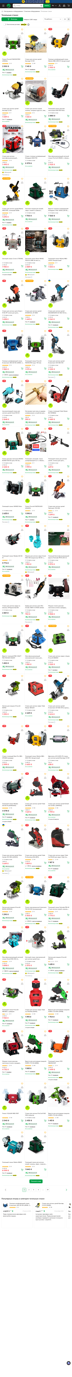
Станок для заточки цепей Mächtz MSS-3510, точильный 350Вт (12, 209)
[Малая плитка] (68, 19)
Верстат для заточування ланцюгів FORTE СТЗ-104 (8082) (35, 1062)
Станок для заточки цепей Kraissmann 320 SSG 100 (56, 362)
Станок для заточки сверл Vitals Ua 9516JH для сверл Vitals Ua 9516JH (58, 856)
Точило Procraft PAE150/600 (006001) (33, 507)
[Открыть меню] (3, 6)
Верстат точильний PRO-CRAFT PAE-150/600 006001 (11, 657)
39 (47, 1189)
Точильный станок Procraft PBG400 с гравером (10, 1010)
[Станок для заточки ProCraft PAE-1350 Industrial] (36, 1096)
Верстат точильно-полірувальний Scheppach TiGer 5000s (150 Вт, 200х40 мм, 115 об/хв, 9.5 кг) (58, 210)
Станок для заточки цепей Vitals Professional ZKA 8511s (35, 856)
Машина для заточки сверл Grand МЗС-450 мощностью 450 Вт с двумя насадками (35, 557)
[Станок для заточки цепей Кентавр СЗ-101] (36, 42)
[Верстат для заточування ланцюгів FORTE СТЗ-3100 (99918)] (59, 992)
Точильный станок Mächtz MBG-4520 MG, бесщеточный (34, 757)
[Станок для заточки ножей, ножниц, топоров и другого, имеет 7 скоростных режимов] (36, 91)
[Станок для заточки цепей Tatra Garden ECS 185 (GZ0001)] (13, 838)
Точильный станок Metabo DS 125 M (12, 556)
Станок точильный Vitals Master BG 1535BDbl (58, 412)
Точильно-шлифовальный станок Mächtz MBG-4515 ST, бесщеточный (59, 60)
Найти (47, 5)
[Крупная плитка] (65, 19)
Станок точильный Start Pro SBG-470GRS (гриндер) (12, 757)
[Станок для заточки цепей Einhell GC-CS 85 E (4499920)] (59, 787)
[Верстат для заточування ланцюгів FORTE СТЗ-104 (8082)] (36, 1044)
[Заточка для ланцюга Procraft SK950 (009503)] (13, 890)
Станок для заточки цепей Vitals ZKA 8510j (35, 804)
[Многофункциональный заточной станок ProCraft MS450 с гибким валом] (59, 139)
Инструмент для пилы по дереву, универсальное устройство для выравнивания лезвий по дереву (35, 412)
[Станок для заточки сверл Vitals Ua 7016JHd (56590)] (36, 992)
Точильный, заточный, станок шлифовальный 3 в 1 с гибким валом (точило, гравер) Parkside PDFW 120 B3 (35, 460)
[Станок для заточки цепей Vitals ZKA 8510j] (36, 787)
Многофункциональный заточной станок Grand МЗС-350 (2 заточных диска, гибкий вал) (12, 958)
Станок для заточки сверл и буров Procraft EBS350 (58, 657)
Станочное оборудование (32, 11)
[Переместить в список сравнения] (22, 33)
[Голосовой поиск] (41, 6)
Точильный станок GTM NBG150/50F (55, 1062)
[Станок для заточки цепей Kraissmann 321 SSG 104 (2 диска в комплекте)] (59, 689)
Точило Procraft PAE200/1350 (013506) (11, 60)
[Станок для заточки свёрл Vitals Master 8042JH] (36, 689)
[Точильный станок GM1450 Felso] (13, 489)
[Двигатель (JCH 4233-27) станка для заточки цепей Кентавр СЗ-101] (59, 739)
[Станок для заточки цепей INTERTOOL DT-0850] (36, 294)
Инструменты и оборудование (13, 11)
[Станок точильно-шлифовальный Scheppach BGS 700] (36, 139)
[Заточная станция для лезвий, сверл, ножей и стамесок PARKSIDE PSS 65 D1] (36, 191)
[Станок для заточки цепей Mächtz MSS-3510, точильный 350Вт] (13, 191)
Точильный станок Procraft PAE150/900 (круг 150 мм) (33, 362)
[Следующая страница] (66, 1190)
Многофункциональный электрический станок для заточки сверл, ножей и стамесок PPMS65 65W (35, 657)
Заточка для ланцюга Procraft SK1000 (57, 958)
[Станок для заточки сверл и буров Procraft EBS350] (59, 639)
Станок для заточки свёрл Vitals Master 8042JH (35, 706)
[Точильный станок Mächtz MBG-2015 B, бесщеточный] (59, 241)
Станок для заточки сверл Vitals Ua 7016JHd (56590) (35, 1010)
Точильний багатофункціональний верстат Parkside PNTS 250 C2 (58, 556)
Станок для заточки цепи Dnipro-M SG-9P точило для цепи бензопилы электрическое (12, 312)
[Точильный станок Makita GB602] (13, 1145)
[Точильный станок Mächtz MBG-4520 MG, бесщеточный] (36, 739)
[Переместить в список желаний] (22, 29)
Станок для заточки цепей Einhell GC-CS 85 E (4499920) (58, 804)
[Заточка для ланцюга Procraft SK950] (13, 689)
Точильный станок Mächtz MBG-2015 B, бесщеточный (58, 259)
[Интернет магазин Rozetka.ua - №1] (8, 6)
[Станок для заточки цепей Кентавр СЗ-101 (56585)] (37, 1205)
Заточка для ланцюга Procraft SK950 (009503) (11, 908)
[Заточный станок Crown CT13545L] (13, 241)
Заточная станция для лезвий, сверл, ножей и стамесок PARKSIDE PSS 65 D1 (34, 210)
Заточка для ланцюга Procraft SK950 (11, 706)
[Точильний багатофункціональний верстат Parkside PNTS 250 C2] (59, 539)
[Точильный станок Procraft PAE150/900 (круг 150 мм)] (36, 344)
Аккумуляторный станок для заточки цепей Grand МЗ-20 (11, 412)
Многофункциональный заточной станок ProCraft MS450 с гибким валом (58, 157)
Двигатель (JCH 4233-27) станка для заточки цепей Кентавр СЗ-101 (58, 757)
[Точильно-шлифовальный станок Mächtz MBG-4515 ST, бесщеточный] (59, 42)
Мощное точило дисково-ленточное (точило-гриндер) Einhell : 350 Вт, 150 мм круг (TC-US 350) (12, 1062)
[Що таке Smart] (28, 25)
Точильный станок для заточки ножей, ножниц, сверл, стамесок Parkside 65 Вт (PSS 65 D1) (35, 1163)
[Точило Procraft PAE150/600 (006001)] (36, 489)
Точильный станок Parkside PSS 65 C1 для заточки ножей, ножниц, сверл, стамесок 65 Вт (58, 908)
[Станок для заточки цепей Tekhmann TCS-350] (59, 489)
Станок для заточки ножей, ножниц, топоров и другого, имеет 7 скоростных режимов (35, 110)
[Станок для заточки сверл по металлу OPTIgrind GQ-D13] (13, 589)
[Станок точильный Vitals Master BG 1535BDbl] (59, 394)
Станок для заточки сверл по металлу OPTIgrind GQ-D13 (11, 606)
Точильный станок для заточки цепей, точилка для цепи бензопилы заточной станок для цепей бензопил (58, 460)
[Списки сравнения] (64, 6)
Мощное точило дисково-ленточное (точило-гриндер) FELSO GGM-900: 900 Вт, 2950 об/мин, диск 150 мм (59, 607)
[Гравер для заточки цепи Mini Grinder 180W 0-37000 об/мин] (36, 589)
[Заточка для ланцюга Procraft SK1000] (59, 940)
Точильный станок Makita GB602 (12, 1162)
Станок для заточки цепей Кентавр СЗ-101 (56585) (53, 1204)
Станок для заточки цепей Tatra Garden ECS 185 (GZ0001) (12, 856)
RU (53, 5)
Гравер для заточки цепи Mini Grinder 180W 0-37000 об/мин (34, 606)
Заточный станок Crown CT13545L (12, 258)
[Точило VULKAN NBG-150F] (13, 1096)
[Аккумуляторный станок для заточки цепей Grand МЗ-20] (13, 394)
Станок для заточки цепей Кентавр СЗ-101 (33, 60)
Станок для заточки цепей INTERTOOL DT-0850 (33, 312)
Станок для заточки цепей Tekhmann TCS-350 (56, 507)
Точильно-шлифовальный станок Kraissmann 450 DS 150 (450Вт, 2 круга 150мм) (12, 362)
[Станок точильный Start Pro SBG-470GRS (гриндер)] (13, 739)
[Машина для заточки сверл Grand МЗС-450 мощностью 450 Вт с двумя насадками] (36, 539)
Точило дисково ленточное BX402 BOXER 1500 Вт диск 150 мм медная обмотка (12, 460)
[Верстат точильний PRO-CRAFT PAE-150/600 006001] (13, 639)
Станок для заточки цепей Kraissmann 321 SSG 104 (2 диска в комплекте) (58, 707)
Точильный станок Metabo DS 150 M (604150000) (10, 804)
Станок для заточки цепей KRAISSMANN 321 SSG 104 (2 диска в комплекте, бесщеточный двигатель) (58, 312)
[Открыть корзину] (68, 6)
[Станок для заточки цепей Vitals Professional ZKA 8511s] (36, 838)
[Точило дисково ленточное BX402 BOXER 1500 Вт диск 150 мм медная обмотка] (13, 441)
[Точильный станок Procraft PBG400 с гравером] (13, 992)
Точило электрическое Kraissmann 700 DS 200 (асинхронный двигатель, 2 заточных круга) (35, 908)
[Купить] (22, 66)
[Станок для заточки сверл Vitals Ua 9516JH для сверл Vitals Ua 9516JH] (59, 838)
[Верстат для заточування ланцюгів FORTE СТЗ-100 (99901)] (59, 1096)
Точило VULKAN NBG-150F (10, 1113)
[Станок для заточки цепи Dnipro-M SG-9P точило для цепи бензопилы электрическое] (13, 294)
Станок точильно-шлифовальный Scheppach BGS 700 (35, 157)
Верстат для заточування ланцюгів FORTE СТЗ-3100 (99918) (58, 1010)
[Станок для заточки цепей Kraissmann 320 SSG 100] (59, 344)
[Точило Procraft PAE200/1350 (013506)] (13, 42)
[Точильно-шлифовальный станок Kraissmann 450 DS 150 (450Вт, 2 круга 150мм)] (13, 344)
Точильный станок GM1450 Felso (12, 506)
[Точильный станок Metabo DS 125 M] (13, 539)
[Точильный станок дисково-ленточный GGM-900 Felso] (59, 91)
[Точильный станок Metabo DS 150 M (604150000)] (13, 787)
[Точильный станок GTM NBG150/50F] (59, 1044)
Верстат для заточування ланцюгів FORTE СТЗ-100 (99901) (58, 1114)
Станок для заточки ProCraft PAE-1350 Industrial (35, 1114)
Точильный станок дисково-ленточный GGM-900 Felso (56, 109)
